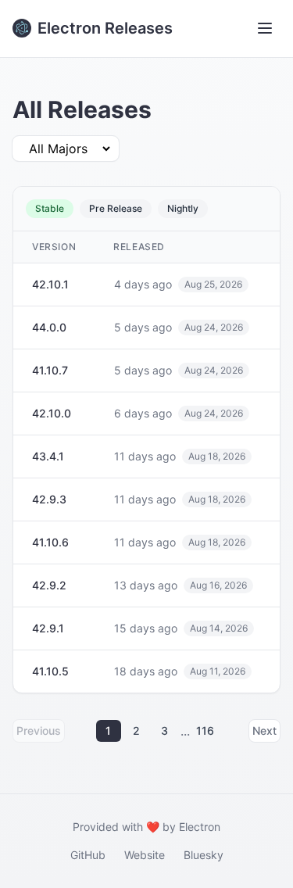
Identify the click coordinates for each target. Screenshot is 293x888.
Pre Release (115, 208)
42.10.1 (50, 284)
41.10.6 (50, 542)
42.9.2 (49, 585)
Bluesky (203, 854)
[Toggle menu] (264, 28)
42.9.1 (48, 628)
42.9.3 (49, 499)
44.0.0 (49, 327)
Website (144, 854)
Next (264, 730)
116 (205, 730)
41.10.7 (50, 370)
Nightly (182, 208)
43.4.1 (48, 456)
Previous (38, 730)
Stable (49, 208)
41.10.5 (50, 671)
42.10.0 (51, 413)
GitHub (87, 854)
